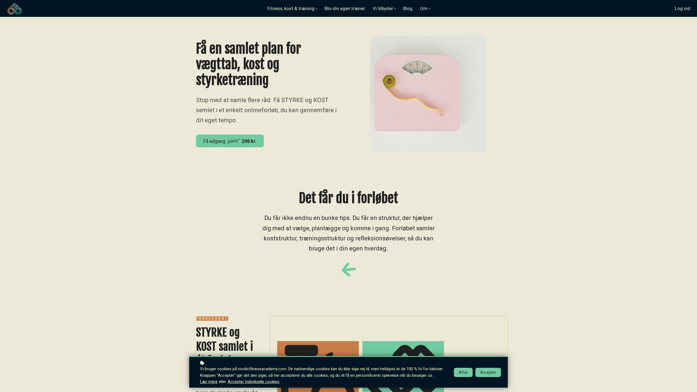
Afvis (463, 372)
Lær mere (209, 381)
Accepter (488, 372)
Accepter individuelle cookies (253, 381)
